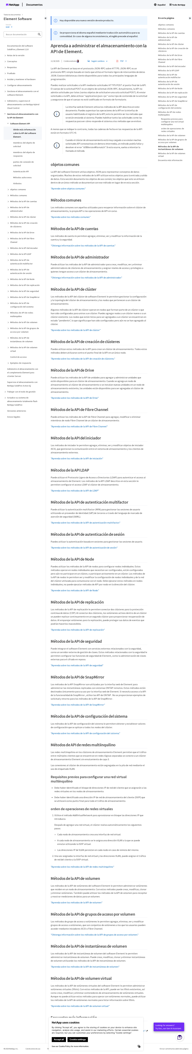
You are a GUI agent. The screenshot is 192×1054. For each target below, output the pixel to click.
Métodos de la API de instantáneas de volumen (21, 339)
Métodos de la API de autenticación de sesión (21, 271)
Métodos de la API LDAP (20, 254)
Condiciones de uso (33, 1049)
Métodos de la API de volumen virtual (23, 349)
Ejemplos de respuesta (20, 363)
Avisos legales (13, 416)
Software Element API (20, 123)
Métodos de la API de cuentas (23, 201)
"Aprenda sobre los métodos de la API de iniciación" (77, 458)
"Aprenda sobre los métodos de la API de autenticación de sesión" (84, 547)
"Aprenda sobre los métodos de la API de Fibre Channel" (79, 426)
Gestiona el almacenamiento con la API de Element (22, 116)
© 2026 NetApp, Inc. (11, 1049)
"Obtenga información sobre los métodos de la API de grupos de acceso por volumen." (94, 934)
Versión (8, 25)
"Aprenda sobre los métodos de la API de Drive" (75, 397)
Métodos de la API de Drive (22, 232)
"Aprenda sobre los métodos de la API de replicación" (78, 629)
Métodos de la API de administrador (19, 209)
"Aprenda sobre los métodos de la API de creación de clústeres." (83, 358)
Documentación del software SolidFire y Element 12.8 (20, 47)
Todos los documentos (12, 14)
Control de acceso (18, 357)
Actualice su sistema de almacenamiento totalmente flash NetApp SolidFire (22, 401)
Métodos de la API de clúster (23, 217)
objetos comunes (18, 189)
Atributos (17, 183)
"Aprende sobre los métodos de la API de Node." (75, 590)
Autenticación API (21, 171)
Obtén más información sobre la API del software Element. (24, 133)
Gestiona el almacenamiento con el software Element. (23, 93)
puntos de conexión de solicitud (23, 164)
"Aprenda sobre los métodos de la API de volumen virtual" (80, 1005)
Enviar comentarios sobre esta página (174, 1049)
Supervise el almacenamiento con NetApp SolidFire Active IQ (22, 384)
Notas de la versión (15, 55)
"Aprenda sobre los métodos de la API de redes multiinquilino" (82, 866)
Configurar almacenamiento (19, 85)
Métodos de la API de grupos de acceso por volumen (24, 330)
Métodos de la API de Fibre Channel (22, 240)
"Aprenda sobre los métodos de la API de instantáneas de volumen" (85, 966)
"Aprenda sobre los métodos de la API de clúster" (76, 330)
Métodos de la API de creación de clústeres (24, 225)
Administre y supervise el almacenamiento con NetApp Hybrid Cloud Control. (23, 104)
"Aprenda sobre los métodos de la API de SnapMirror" (78, 704)
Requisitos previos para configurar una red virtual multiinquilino (172, 122)
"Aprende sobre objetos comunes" (68, 188)
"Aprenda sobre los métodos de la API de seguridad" (77, 665)
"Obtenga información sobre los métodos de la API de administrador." (86, 277)
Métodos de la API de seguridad (24, 291)
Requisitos (12, 67)
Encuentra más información (170, 160)
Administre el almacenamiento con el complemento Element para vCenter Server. (22, 372)
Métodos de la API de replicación (25, 285)
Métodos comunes (18, 195)
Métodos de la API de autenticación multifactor (21, 262)
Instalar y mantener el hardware (21, 79)
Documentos (34, 4)
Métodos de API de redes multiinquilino (21, 314)
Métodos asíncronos (22, 177)
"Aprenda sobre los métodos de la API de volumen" (76, 902)
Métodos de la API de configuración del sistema (21, 305)
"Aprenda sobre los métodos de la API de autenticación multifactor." (85, 522)
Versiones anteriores (16, 410)
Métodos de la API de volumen (23, 322)
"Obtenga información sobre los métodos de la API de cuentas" (83, 245)
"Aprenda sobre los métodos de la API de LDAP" (75, 490)
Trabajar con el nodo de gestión (21, 391)
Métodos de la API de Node (22, 279)
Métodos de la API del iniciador (24, 248)
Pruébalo (11, 73)
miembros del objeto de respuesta (24, 154)
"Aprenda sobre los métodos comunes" (71, 216)
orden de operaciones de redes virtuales (172, 130)
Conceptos (12, 61)
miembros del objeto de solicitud (24, 144)
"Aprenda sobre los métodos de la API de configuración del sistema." (85, 733)
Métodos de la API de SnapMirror (25, 297)
